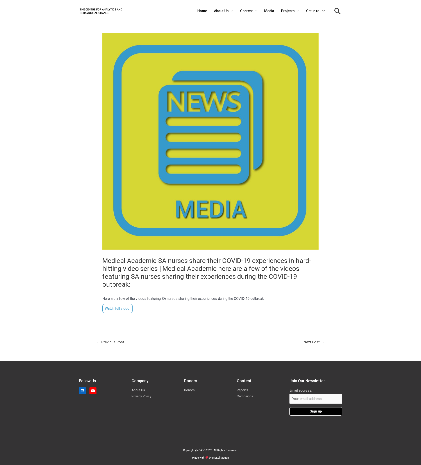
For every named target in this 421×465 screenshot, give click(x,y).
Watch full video (117, 308)
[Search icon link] (337, 11)
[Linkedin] (82, 390)
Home (202, 11)
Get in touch (315, 11)
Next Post (313, 342)
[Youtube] (92, 390)
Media (269, 11)
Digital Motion (220, 457)
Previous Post (110, 342)
